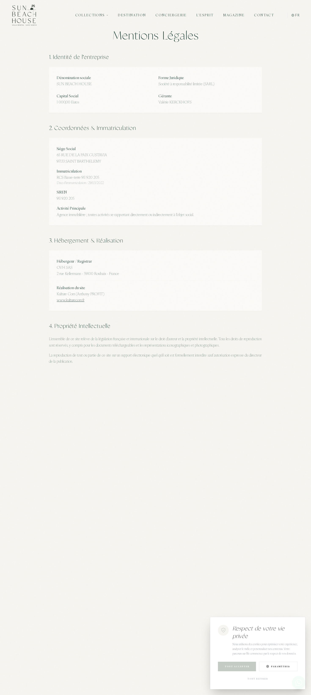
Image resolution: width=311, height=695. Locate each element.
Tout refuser (258, 678)
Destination (132, 15)
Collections (90, 15)
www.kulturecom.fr (70, 300)
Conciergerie (171, 15)
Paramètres (280, 666)
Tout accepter (237, 666)
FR (297, 15)
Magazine (234, 15)
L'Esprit (205, 15)
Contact (264, 15)
